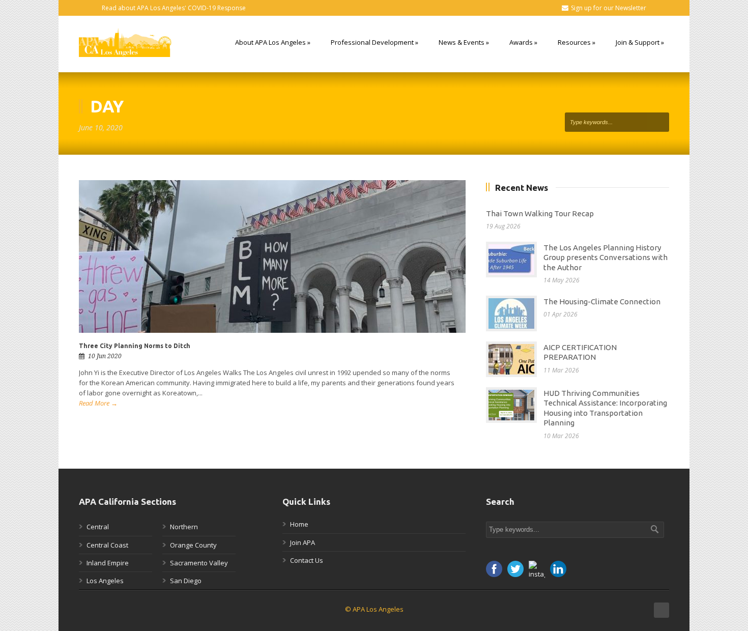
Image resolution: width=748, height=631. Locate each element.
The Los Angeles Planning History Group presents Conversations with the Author (605, 257)
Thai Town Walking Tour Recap (540, 213)
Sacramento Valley (199, 562)
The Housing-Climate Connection (601, 301)
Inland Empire (108, 562)
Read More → (98, 403)
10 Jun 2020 (105, 356)
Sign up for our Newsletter (608, 8)
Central (98, 526)
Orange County (193, 545)
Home (299, 524)
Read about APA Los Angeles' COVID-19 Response (174, 8)
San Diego (186, 580)
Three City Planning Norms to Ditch (134, 345)
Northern (184, 526)
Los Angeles (105, 580)
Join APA (302, 542)
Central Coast (107, 545)
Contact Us (306, 560)
